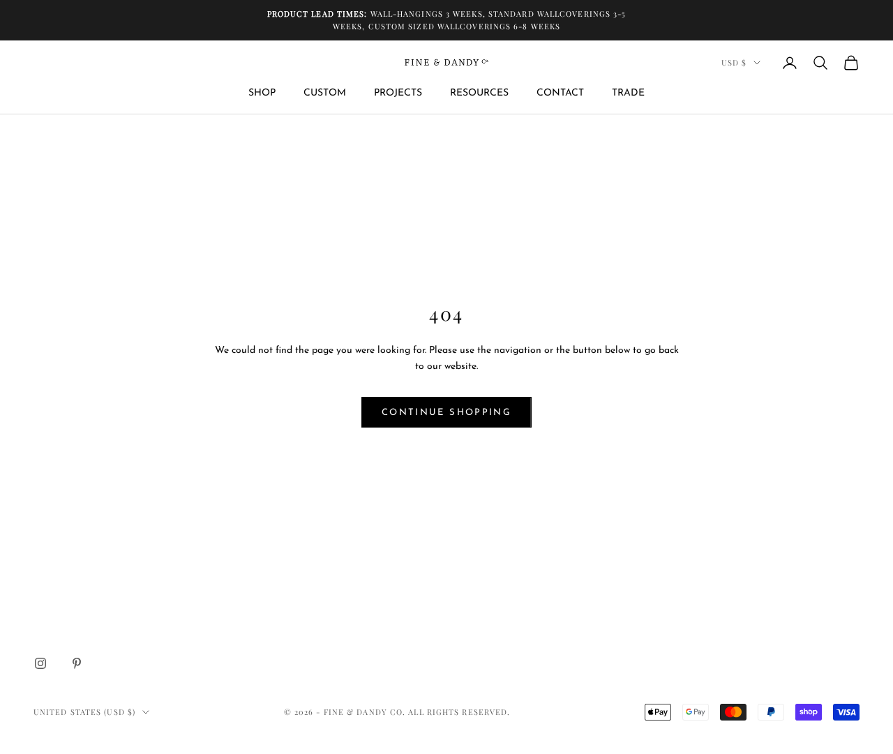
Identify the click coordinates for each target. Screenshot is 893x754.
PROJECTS (398, 93)
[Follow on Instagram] (40, 663)
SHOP (262, 93)
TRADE (628, 93)
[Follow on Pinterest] (77, 663)
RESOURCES (479, 93)
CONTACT (560, 93)
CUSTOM (324, 93)
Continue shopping (446, 412)
